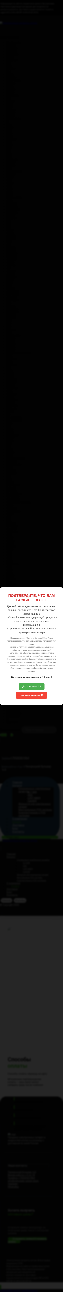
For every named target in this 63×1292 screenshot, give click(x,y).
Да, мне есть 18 (31, 686)
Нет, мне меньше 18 (31, 695)
